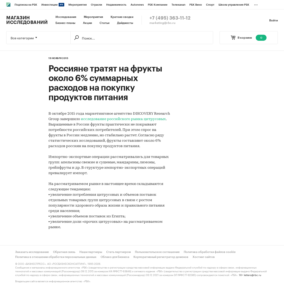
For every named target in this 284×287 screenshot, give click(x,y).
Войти (273, 20)
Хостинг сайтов (204, 257)
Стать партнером (118, 252)
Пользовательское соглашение (157, 252)
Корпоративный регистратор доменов (160, 257)
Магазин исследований (27, 20)
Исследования (66, 17)
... (256, 4)
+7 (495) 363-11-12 (169, 18)
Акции (87, 23)
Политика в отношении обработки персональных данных (55, 257)
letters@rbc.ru (252, 275)
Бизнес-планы (65, 23)
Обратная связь (64, 252)
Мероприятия (93, 17)
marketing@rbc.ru (162, 23)
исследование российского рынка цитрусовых (123, 119)
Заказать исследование (32, 252)
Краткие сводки (122, 17)
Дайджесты (125, 23)
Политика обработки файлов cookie (210, 252)
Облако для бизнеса (115, 257)
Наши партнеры (90, 252)
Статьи (104, 23)
